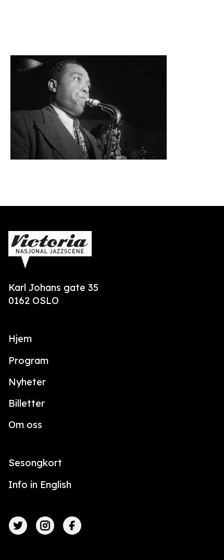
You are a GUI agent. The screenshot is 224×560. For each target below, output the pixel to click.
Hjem (20, 339)
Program (28, 361)
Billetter (26, 403)
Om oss (25, 425)
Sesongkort (35, 463)
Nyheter (27, 382)
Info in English (39, 485)
